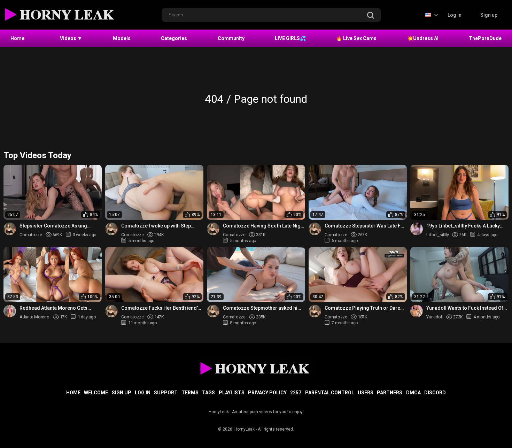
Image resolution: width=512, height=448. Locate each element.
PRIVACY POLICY (267, 392)
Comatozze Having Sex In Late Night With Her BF (264, 226)
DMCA (413, 392)
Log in (454, 15)
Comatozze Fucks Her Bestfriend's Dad (160, 308)
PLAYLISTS (232, 392)
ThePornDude (485, 38)
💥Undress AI (423, 38)
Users (365, 392)
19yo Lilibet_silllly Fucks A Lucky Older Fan (463, 226)
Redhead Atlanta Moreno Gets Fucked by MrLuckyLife (53, 308)
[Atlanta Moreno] (9, 311)
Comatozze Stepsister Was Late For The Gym (365, 226)
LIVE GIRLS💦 (290, 38)
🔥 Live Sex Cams (356, 38)
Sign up (488, 15)
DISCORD (435, 392)
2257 (295, 392)
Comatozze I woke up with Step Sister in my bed (156, 226)
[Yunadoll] (416, 311)
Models (122, 38)
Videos (71, 38)
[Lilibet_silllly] (416, 229)
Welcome (96, 392)
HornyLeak (244, 429)
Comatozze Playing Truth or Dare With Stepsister (362, 308)
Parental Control (329, 392)
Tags (208, 392)
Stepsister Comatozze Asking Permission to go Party (53, 226)
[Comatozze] (9, 229)
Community (231, 38)
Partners (389, 392)
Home (17, 38)
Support (166, 392)
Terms (190, 392)
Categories (174, 38)
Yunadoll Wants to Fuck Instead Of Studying (464, 308)
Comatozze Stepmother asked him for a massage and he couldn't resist (262, 308)
